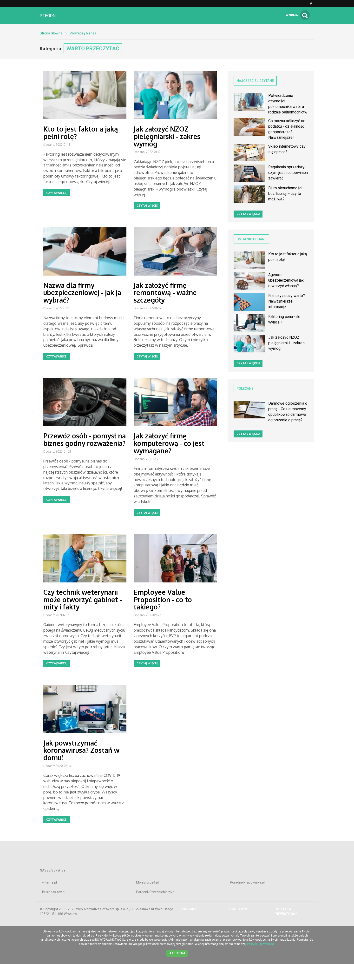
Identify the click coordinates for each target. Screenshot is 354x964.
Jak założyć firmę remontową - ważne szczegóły (165, 292)
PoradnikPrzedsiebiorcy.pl (155, 892)
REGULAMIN (237, 909)
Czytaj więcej (56, 193)
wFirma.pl (49, 882)
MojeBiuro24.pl (147, 882)
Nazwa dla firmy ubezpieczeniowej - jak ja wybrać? (82, 292)
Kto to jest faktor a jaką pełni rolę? (80, 133)
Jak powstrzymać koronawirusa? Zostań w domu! (81, 750)
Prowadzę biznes (83, 33)
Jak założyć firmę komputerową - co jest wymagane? (169, 443)
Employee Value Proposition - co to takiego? (163, 599)
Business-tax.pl (53, 892)
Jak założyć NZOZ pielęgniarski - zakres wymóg (167, 136)
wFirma (292, 15)
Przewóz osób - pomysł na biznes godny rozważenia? (84, 439)
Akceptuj (177, 953)
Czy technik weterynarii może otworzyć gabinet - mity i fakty (82, 599)
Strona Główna (51, 33)
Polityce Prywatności (261, 944)
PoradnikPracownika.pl (247, 882)
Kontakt (189, 909)
